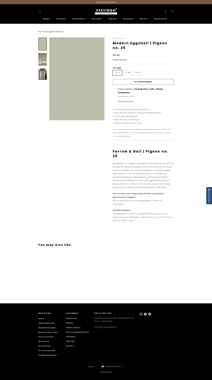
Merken (46, 18)
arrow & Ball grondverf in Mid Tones (150, 187)
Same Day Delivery (129, 116)
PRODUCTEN (71, 318)
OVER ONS (70, 341)
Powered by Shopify (106, 372)
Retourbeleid (43, 341)
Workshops (128, 18)
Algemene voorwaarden (48, 332)
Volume (117, 68)
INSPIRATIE (71, 337)
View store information (126, 101)
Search (41, 318)
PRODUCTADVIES (73, 327)
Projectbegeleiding (46, 323)
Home (40, 32)
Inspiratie (112, 18)
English (91, 366)
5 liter (137, 72)
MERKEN (69, 323)
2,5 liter (127, 72)
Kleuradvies (96, 18)
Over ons (144, 18)
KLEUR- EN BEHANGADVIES (77, 332)
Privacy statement (46, 337)
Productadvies (78, 18)
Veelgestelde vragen (47, 327)
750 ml (117, 72)
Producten (61, 18)
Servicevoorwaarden (46, 350)
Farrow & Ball (119, 38)
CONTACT (70, 346)
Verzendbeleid (44, 346)
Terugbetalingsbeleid (47, 355)
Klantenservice (160, 18)
